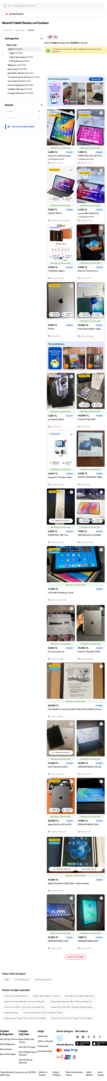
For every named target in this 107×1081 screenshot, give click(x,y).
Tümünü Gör (96, 79)
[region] (75, 94)
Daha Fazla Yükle (76, 957)
